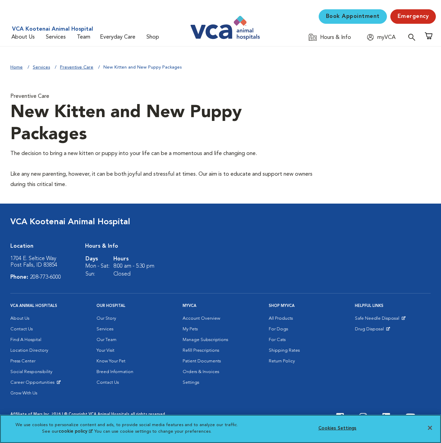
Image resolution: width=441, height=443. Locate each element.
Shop (152, 37)
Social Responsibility (31, 372)
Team (83, 37)
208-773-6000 (45, 277)
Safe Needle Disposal (378, 320)
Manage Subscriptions (205, 340)
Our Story (106, 318)
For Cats (277, 340)
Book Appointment (353, 16)
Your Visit (105, 350)
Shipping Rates (284, 350)
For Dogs (278, 329)
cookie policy (75, 431)
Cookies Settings (337, 428)
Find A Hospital (25, 340)
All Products (281, 318)
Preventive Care (76, 67)
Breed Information (114, 372)
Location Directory (29, 350)
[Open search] (413, 37)
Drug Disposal (372, 330)
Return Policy (282, 361)
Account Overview (201, 318)
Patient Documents (202, 361)
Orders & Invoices (201, 372)
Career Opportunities (33, 384)
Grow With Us (23, 393)
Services (56, 37)
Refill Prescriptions (201, 350)
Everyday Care (117, 37)
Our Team (106, 340)
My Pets (190, 329)
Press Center (22, 361)
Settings (191, 382)
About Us (23, 37)
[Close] (430, 427)
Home (16, 67)
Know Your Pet (110, 361)
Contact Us (21, 329)
